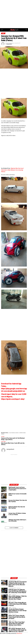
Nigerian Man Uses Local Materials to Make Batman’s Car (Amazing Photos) (12, 169)
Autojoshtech (9, 44)
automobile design (14, 432)
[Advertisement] (14, 14)
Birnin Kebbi (7, 127)
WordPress (19, 633)
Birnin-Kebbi (23, 432)
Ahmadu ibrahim (5, 125)
